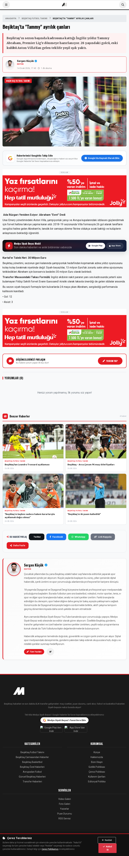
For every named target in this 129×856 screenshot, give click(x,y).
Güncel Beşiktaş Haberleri (32, 776)
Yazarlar (64, 808)
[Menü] (6, 4)
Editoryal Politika (96, 781)
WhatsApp (80, 537)
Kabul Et (108, 848)
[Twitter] (50, 651)
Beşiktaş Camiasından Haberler (32, 757)
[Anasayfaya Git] (64, 691)
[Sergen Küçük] (14, 569)
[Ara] (122, 4)
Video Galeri (64, 799)
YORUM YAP (112, 361)
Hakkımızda (97, 757)
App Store (116, 246)
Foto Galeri (64, 804)
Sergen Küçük (25, 61)
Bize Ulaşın (97, 762)
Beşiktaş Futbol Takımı (34, 18)
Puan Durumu (64, 813)
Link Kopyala (105, 537)
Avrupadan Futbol (32, 771)
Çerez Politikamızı (50, 849)
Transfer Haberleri (32, 781)
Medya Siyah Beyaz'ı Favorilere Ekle (66, 720)
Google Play (97, 246)
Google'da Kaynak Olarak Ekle (103, 158)
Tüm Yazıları (35, 652)
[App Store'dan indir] (76, 730)
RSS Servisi (64, 818)
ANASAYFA (10, 18)
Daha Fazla (19, 545)
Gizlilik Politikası (97, 767)
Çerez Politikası (97, 771)
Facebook (57, 537)
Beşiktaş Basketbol (32, 762)
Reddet (108, 840)
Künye (97, 752)
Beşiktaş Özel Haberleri (32, 767)
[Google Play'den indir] (52, 730)
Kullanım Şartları (96, 776)
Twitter (37, 537)
